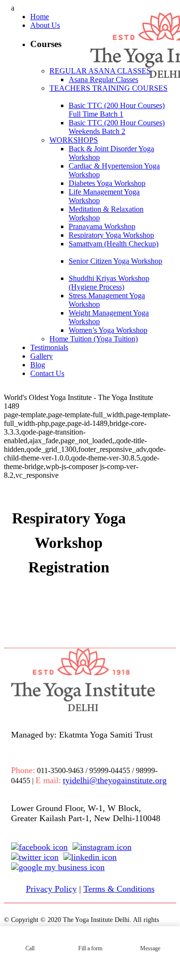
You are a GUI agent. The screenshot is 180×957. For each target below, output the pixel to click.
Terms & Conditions (119, 889)
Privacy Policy (51, 889)
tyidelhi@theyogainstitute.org (115, 780)
